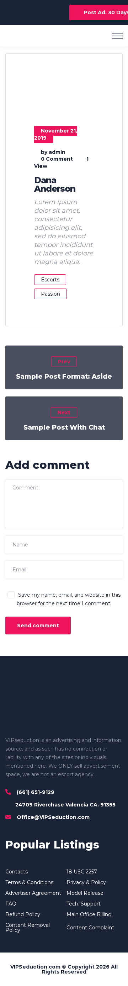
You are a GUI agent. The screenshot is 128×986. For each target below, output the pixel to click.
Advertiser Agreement (33, 893)
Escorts (50, 279)
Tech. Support (83, 904)
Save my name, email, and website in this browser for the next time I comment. (69, 599)
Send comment (38, 625)
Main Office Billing (89, 914)
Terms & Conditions (29, 882)
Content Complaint (90, 927)
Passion (50, 294)
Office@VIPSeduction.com (53, 817)
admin (57, 152)
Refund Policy (22, 914)
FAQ (10, 904)
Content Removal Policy (27, 927)
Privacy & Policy (86, 882)
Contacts (16, 871)
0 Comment (57, 159)
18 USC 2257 (81, 871)
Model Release (84, 893)
